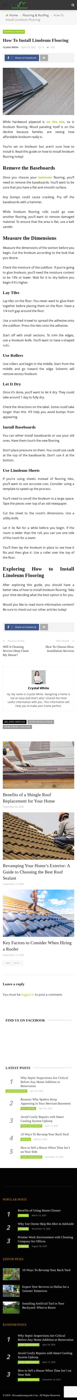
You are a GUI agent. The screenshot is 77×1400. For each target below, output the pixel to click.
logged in (27, 995)
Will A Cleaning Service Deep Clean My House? (16, 651)
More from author (41, 722)
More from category (17, 727)
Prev (8, 963)
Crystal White (10, 47)
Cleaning (23, 1215)
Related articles (14, 722)
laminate (45, 177)
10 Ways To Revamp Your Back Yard (45, 1134)
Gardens (25, 1139)
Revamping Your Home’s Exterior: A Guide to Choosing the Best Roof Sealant (36, 872)
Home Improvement (16, 1091)
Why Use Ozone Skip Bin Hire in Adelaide (46, 1224)
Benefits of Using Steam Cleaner (39, 1210)
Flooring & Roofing (14, 31)
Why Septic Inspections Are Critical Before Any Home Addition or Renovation (44, 1082)
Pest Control (28, 1108)
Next (17, 963)
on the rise (55, 122)
